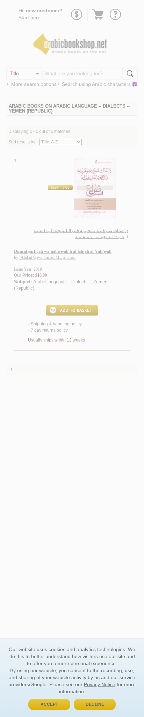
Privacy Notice (99, 684)
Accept (49, 704)
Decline (95, 704)
